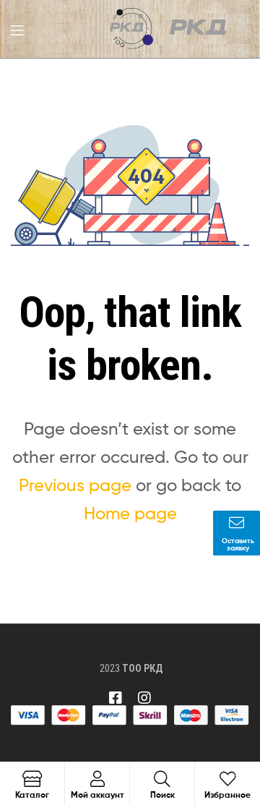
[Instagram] (144, 698)
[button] (236, 533)
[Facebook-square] (115, 698)
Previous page (75, 484)
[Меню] (17, 29)
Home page (130, 513)
